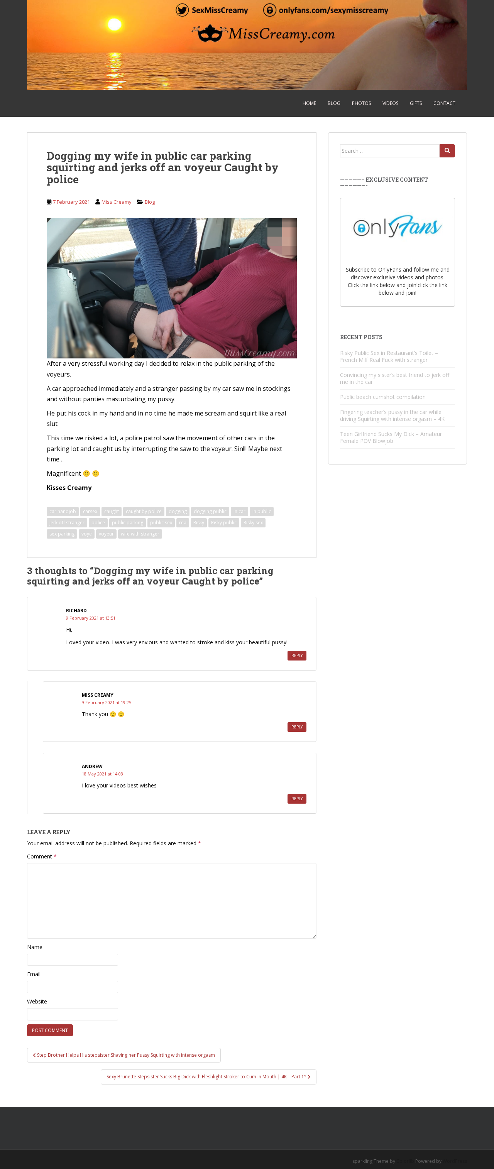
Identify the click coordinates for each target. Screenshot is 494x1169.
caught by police (144, 511)
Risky (198, 522)
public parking (127, 522)
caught (111, 511)
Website (37, 1001)
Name (34, 947)
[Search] (447, 150)
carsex (90, 511)
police (98, 522)
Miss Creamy (117, 201)
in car (239, 511)
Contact (444, 103)
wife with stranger (140, 533)
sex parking (61, 533)
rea (182, 522)
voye (86, 533)
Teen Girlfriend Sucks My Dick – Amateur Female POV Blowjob (391, 437)
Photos (361, 103)
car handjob (62, 511)
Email (34, 974)
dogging (178, 511)
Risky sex (253, 522)
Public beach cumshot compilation (383, 396)
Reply (297, 655)
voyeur (106, 533)
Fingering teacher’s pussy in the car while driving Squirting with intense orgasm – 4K (392, 415)
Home (309, 103)
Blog (334, 103)
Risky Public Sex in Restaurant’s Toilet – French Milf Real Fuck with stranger (389, 356)
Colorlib (405, 1161)
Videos (390, 103)
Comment (42, 856)
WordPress (455, 1161)
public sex (161, 522)
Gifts (416, 103)
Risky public (224, 522)
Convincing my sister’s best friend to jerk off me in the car (394, 378)
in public (261, 511)
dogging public (210, 511)
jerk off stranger (67, 522)
